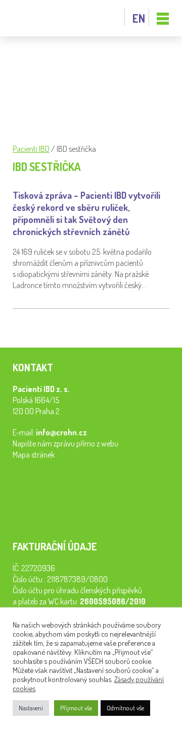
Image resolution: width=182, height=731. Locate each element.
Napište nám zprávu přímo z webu (65, 443)
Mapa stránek (34, 454)
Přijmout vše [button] (76, 708)
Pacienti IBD (35, 18)
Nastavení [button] (31, 708)
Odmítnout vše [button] (125, 708)
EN (138, 18)
